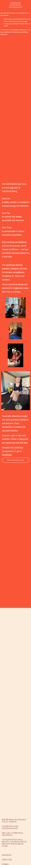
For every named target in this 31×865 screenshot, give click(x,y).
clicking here (22, 30)
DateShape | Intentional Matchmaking (15, 5)
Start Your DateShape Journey (15, 460)
